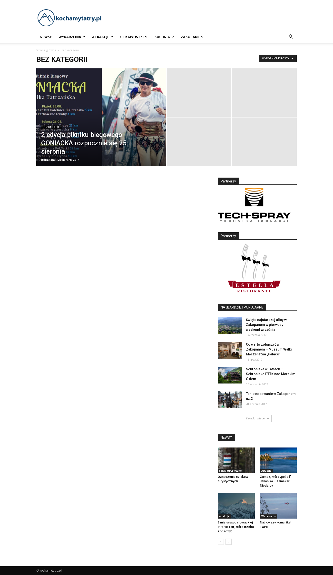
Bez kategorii (51, 127)
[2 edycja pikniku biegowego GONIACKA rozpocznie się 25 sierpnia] (101, 124)
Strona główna (46, 50)
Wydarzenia (70, 36)
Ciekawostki (132, 36)
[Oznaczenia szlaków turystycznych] (236, 460)
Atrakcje (100, 36)
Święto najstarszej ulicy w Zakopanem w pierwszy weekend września (266, 324)
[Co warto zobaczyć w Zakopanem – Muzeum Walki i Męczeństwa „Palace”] (230, 350)
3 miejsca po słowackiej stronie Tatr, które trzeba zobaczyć (236, 527)
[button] (291, 37)
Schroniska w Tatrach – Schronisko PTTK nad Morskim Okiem (270, 374)
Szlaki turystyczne (230, 470)
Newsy (46, 36)
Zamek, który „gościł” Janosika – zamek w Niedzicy (275, 481)
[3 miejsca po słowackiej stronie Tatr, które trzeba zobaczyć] (236, 506)
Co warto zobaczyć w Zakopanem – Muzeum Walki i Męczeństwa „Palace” (270, 349)
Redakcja (48, 159)
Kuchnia (162, 36)
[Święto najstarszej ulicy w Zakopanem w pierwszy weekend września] (230, 325)
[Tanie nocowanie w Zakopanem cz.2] (230, 399)
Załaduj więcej (255, 418)
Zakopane (190, 36)
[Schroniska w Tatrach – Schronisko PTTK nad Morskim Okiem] (230, 375)
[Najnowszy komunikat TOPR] (278, 506)
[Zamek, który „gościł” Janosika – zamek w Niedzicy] (278, 460)
